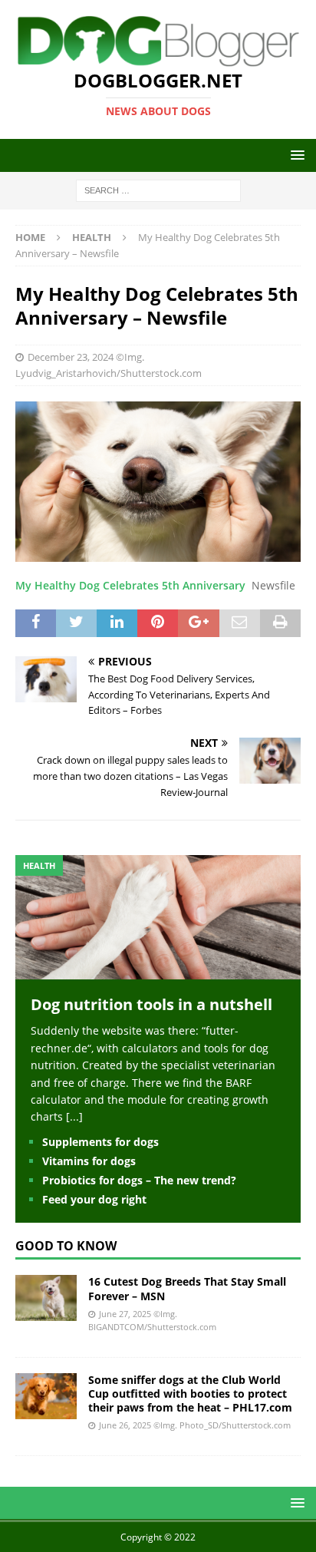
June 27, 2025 (125, 1313)
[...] (74, 1116)
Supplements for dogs (100, 1141)
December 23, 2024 (71, 357)
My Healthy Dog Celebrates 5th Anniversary (130, 585)
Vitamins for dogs (89, 1161)
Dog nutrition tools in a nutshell (151, 1004)
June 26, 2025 (125, 1425)
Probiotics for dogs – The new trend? (139, 1180)
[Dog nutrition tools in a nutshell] (158, 970)
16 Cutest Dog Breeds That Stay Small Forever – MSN (187, 1288)
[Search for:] (158, 189)
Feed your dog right (94, 1199)
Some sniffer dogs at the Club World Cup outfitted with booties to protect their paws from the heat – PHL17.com (190, 1393)
